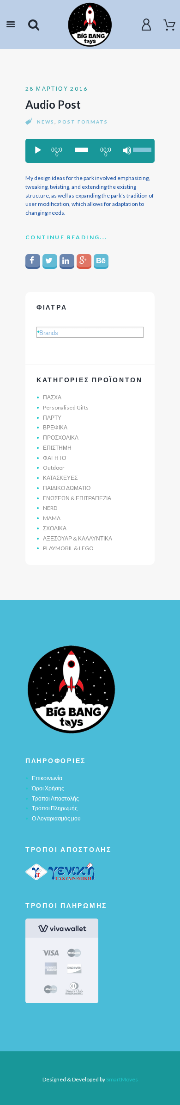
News (45, 121)
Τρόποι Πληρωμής (55, 808)
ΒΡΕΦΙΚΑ (55, 427)
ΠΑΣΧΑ (52, 397)
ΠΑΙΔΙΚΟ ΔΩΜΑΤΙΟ (66, 487)
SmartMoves (122, 1079)
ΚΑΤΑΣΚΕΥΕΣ (60, 477)
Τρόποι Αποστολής (55, 798)
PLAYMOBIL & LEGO (68, 548)
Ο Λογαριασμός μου (56, 818)
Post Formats (83, 121)
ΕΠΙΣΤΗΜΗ (57, 447)
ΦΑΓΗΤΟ (54, 457)
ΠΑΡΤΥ (52, 417)
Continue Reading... (66, 237)
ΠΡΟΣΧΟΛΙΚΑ (60, 437)
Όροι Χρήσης (48, 788)
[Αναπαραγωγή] (37, 150)
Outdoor (54, 467)
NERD (50, 507)
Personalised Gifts (66, 407)
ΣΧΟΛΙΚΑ (54, 528)
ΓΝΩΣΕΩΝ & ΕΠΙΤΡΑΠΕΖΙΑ (77, 498)
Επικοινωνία (47, 778)
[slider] (141, 147)
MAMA (51, 518)
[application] (90, 151)
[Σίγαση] (127, 150)
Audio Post (53, 104)
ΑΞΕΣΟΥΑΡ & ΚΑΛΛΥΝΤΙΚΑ (77, 538)
